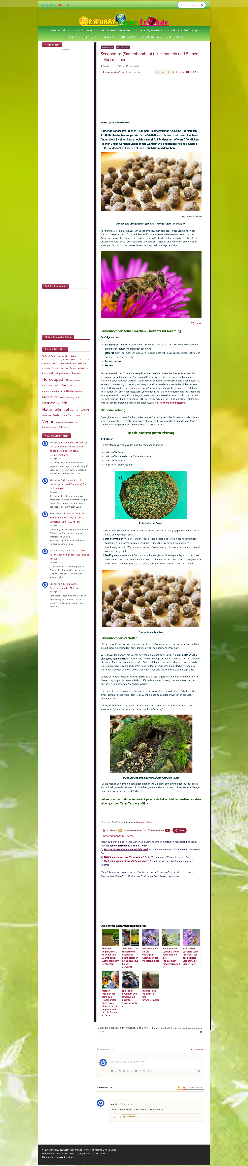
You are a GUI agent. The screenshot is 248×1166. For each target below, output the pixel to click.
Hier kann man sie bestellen (170, 402)
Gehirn (73, 368)
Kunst (72, 385)
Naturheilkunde (55, 402)
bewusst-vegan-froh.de (71, 1149)
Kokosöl (57, 385)
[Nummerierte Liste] (128, 1071)
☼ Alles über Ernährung (182, 30)
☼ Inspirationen (83, 30)
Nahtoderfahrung (66, 397)
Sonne (64, 415)
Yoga (76, 422)
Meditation (50, 397)
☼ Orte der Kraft (123, 47)
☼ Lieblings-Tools (150, 36)
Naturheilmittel (55, 409)
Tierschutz (74, 415)
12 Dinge (46, 356)
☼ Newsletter (127, 36)
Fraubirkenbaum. (144, 821)
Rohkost (84, 410)
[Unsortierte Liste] (132, 1071)
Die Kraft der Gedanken (62, 363)
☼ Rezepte (69, 36)
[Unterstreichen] (120, 1071)
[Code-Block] (140, 1071)
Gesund (83, 368)
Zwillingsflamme (50, 427)
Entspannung (57, 368)
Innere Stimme (74, 380)
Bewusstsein (69, 359)
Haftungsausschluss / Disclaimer (58, 1157)
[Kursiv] (116, 1071)
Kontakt (73, 1153)
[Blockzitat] (136, 1071)
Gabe (67, 368)
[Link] (144, 1071)
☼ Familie (87, 36)
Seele (56, 415)
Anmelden (198, 1049)
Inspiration (47, 385)
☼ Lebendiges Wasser (149, 30)
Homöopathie (55, 379)
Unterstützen (61, 1153)
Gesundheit (50, 373)
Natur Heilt (74, 410)
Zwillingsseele (64, 427)
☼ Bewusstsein (57, 30)
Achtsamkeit (56, 356)
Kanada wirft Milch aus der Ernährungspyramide (177, 1029)
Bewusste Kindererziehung (52, 360)
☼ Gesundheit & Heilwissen (114, 30)
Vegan (48, 421)
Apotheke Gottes (69, 356)
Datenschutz (99, 1153)
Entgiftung (46, 368)
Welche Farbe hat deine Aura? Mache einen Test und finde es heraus (69, 554)
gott (61, 373)
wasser (59, 422)
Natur (78, 397)
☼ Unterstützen (175, 36)
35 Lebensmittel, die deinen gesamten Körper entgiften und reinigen (68, 484)
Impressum (85, 1153)
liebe (70, 391)
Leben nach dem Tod (53, 391)
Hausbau (67, 374)
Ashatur (106, 66)
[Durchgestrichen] (124, 1071)
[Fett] (112, 1071)
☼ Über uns (107, 36)
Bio (87, 359)
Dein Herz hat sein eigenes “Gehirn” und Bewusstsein (123, 1029)
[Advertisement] (151, 98)
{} (148, 1071)
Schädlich (47, 415)
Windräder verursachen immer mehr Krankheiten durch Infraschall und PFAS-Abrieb (67, 517)
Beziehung (80, 360)
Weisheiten (68, 422)
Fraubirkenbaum (122, 122)
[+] (152, 1071)
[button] (67, 30)
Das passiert (46, 363)
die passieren (79, 363)
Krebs (65, 385)
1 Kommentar (134, 66)
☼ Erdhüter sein (107, 47)
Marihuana (80, 391)
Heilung (77, 373)
